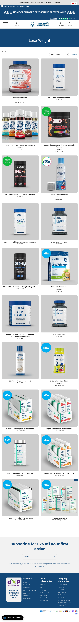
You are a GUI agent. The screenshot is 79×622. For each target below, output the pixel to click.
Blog (41, 587)
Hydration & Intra (29, 591)
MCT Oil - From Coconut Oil (20, 381)
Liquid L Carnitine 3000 (59, 195)
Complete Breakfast (59, 287)
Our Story (43, 585)
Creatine (26, 588)
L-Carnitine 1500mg (59, 242)
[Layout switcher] (2, 51)
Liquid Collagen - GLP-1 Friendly (59, 429)
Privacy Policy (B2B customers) (64, 604)
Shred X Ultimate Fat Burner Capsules (20, 195)
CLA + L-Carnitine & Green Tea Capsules (20, 242)
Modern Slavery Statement (63, 596)
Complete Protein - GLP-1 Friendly (20, 518)
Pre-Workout (28, 585)
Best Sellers (27, 598)
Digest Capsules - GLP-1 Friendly (20, 473)
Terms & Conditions (61, 588)
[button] (8, 24)
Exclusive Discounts (44, 596)
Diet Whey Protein (20, 98)
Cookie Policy (62, 585)
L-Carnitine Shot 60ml (59, 381)
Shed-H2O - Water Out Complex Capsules (20, 287)
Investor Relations (64, 600)
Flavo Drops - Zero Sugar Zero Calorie (20, 145)
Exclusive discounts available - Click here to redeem (39, 2)
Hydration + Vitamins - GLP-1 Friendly (59, 473)
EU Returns (44, 601)
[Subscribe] (55, 556)
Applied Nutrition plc (14, 612)
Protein (26, 582)
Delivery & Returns (47, 593)
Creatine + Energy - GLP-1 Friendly (20, 429)
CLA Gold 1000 (59, 334)
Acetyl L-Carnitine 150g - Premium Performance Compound (20, 335)
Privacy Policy (62, 592)
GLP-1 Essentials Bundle (59, 518)
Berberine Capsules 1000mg (59, 98)
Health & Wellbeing (26, 594)
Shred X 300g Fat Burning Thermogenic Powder (59, 146)
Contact (43, 590)
